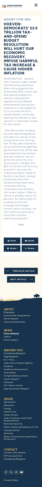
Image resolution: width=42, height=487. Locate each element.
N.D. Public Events (13, 385)
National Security (13, 423)
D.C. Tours (9, 359)
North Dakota (11, 318)
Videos (7, 336)
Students (8, 366)
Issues (8, 399)
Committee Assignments (17, 315)
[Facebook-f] (6, 472)
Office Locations (13, 456)
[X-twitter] (11, 472)
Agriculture (10, 402)
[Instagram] (16, 472)
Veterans (8, 382)
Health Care (10, 411)
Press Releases (11, 333)
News (8, 330)
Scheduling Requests (14, 353)
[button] (12, 241)
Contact (10, 449)
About (9, 309)
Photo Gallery (11, 340)
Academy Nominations (16, 369)
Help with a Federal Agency (18, 363)
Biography (9, 312)
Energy (7, 408)
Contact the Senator (15, 452)
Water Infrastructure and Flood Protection (20, 437)
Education (9, 405)
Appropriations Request (16, 388)
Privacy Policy (11, 480)
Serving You (13, 350)
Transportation (12, 430)
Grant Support (11, 379)
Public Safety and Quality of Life (21, 427)
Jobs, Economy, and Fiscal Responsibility (18, 419)
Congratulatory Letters (16, 375)
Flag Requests (11, 356)
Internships (10, 372)
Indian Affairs (11, 415)
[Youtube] (21, 472)
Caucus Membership (14, 322)
